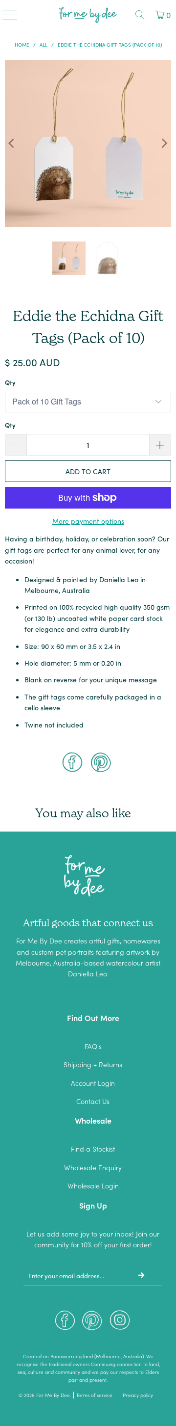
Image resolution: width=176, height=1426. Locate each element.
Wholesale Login (93, 1185)
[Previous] (12, 143)
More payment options (88, 521)
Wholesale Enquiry (93, 1167)
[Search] (140, 15)
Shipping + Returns (93, 1064)
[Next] (164, 143)
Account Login (93, 1083)
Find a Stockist (93, 1149)
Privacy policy (138, 1395)
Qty (10, 382)
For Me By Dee (53, 1395)
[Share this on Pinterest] (101, 763)
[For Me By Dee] (88, 14)
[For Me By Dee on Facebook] (65, 1322)
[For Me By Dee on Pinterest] (92, 1322)
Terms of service (94, 1395)
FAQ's (93, 1046)
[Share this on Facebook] (72, 763)
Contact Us (93, 1101)
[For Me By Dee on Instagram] (120, 1322)
